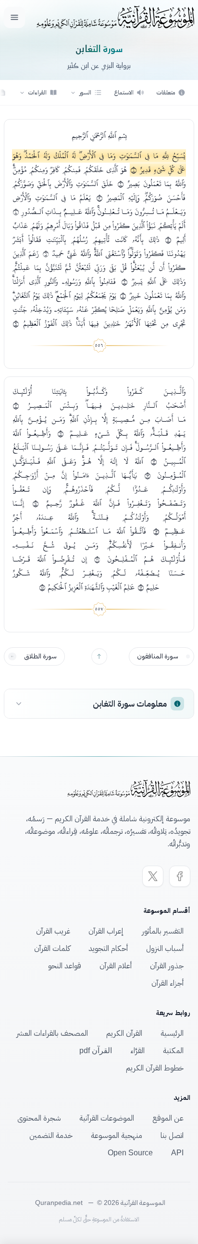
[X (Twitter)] (152, 876)
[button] (86, 92)
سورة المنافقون (157, 656)
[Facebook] (179, 876)
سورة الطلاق (40, 656)
